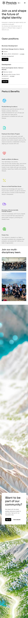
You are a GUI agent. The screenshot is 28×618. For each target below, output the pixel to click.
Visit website (16, 519)
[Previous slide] (4, 286)
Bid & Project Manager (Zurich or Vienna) (13, 49)
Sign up (8, 519)
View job (5, 59)
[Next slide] (24, 286)
